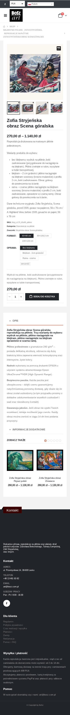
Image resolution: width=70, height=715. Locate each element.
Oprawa (11, 248)
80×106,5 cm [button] (43, 236)
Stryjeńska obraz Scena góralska (29, 230)
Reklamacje (8, 638)
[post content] (20, 460)
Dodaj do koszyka (44, 296)
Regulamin (8, 621)
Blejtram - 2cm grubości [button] (33, 253)
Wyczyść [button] (25, 264)
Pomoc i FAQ (9, 642)
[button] (10, 72)
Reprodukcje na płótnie (25, 226)
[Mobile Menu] (5, 15)
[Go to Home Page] (4, 26)
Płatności (7, 632)
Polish (34, 4)
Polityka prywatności (13, 625)
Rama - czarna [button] (29, 258)
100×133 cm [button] (27, 241)
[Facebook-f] (6, 603)
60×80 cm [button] (26, 236)
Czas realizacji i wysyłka (15, 628)
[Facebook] (5, 4)
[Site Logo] (16, 15)
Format (11, 236)
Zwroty (6, 635)
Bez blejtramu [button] (29, 248)
